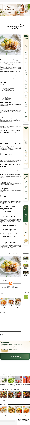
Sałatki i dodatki (26, 198)
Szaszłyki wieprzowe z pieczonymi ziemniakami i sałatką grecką (3, 400)
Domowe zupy (26, 158)
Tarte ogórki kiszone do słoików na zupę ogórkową (11, 385)
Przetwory (26, 118)
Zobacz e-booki (26, 240)
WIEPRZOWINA (2, 293)
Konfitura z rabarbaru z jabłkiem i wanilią (19, 385)
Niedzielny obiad (26, 103)
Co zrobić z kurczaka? (26, 182)
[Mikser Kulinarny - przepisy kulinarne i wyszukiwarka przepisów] (26, 299)
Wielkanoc (26, 108)
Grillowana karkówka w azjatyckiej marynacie (26, 399)
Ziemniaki (26, 90)
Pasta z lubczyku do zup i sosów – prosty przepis (3, 385)
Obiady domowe (26, 53)
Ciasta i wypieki (26, 76)
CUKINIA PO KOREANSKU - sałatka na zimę (26, 268)
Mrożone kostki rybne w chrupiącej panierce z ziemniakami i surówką (4, 306)
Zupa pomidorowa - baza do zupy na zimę (26, 385)
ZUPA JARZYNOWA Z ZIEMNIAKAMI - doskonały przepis (26, 274)
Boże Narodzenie (26, 113)
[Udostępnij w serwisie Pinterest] (6, 280)
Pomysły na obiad (26, 151)
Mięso (26, 62)
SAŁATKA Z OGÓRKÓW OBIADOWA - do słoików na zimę (26, 260)
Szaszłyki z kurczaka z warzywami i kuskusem (11, 399)
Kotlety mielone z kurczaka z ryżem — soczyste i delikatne (11, 306)
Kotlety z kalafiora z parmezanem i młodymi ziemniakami (11, 415)
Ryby (26, 66)
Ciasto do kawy (26, 191)
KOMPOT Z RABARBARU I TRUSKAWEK (18, 399)
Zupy (26, 71)
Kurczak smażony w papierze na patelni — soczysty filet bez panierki (18, 306)
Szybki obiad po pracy (26, 186)
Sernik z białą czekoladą (6, 287)
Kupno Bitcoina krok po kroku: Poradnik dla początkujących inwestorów (16, 288)
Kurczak (26, 58)
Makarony (26, 95)
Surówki (26, 85)
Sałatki (26, 81)
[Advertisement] (15, 367)
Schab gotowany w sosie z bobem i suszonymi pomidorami (18, 415)
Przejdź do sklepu (4, 350)
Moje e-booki (26, 161)
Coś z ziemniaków (26, 194)
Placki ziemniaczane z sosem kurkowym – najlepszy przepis (3, 415)
